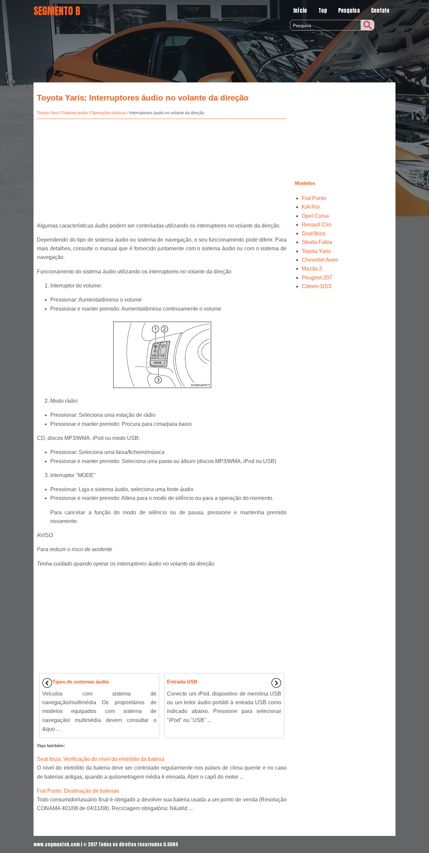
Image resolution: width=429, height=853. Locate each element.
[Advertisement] (162, 167)
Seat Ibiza (313, 233)
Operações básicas (108, 113)
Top (322, 10)
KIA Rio (311, 207)
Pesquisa (349, 10)
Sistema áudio (75, 113)
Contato (380, 10)
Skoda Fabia (317, 242)
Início (300, 10)
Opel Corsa (315, 216)
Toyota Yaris (48, 113)
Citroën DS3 (316, 286)
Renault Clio (316, 224)
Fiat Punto (314, 198)
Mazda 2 (312, 268)
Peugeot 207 (317, 277)
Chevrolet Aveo (320, 260)
